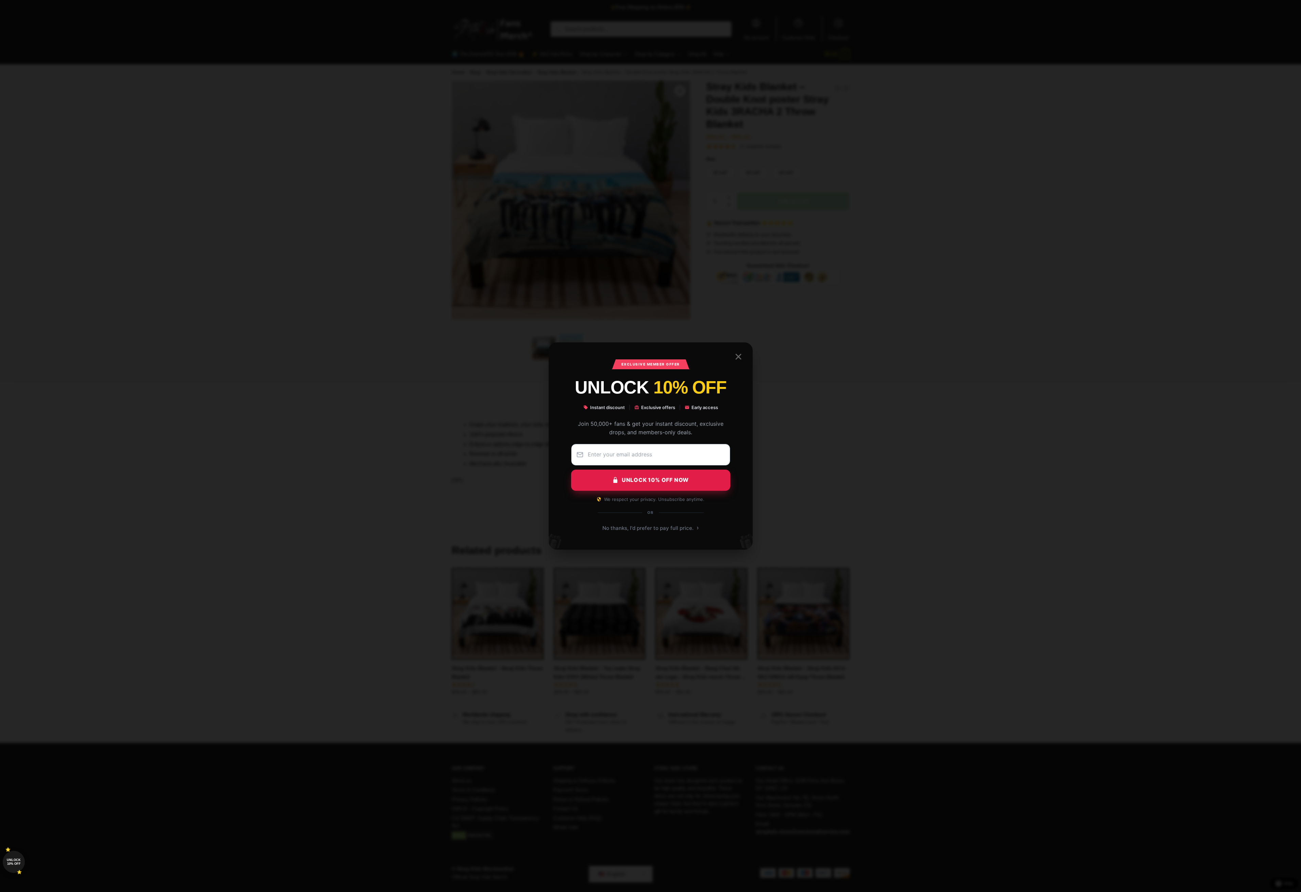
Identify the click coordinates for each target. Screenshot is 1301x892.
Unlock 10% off (14, 861)
